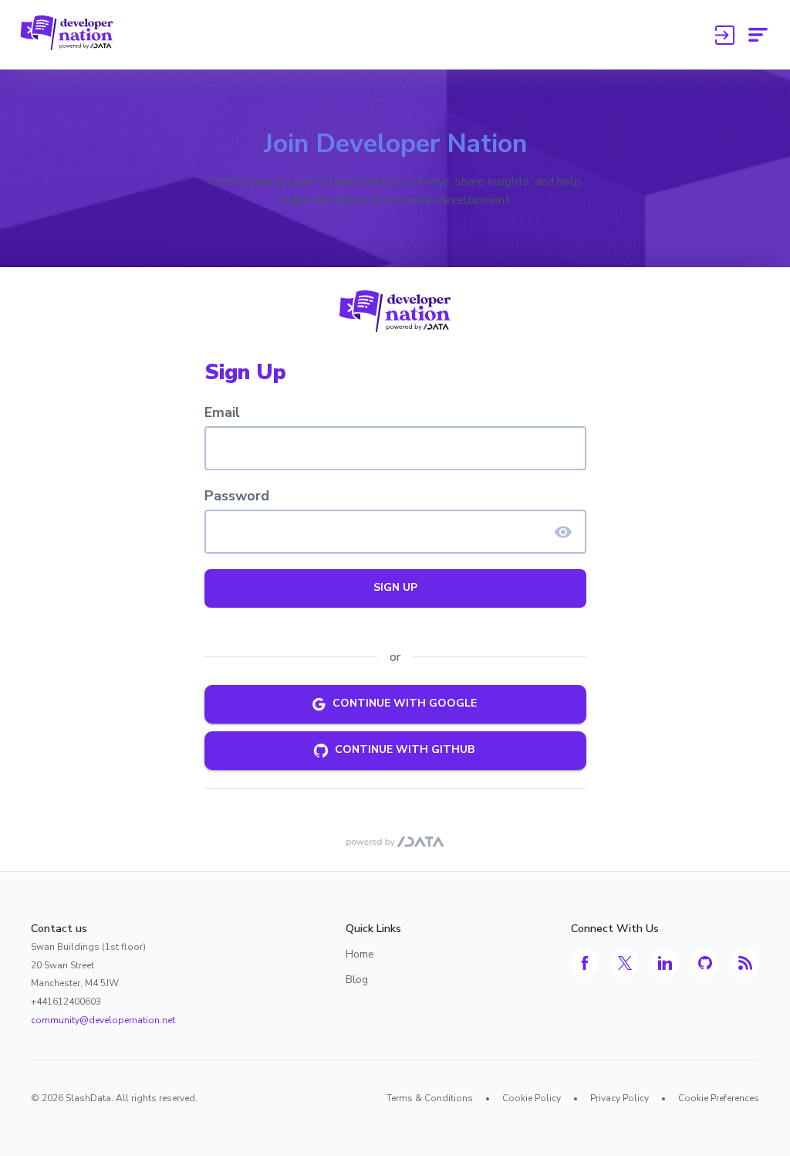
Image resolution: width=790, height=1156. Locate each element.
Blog (357, 979)
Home (360, 954)
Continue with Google (405, 703)
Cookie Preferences (718, 1098)
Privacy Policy (619, 1098)
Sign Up (395, 587)
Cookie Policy (531, 1098)
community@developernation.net (103, 1020)
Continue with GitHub (404, 749)
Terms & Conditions (430, 1098)
